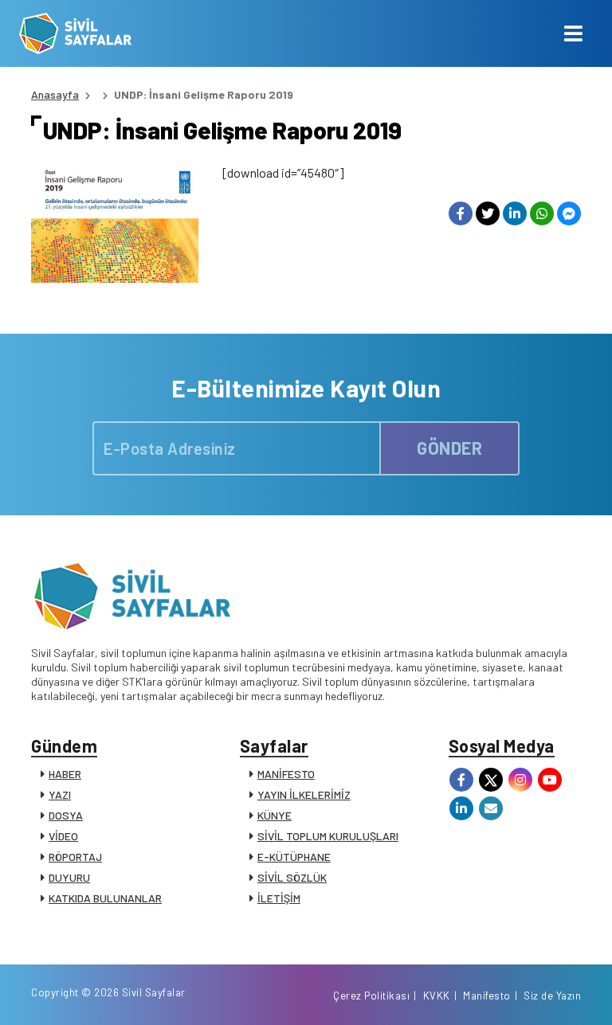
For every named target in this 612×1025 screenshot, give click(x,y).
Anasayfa (55, 94)
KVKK (436, 995)
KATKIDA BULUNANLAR (105, 898)
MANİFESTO (286, 773)
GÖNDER (449, 447)
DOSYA (66, 815)
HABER (65, 773)
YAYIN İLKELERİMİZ (304, 794)
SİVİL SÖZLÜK (292, 877)
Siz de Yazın (552, 995)
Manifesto (487, 995)
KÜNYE (274, 815)
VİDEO (63, 836)
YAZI (60, 794)
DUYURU (69, 877)
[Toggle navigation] (573, 33)
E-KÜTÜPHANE (294, 856)
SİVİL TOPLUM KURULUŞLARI (327, 836)
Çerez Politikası (371, 995)
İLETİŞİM (278, 898)
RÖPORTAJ (75, 856)
